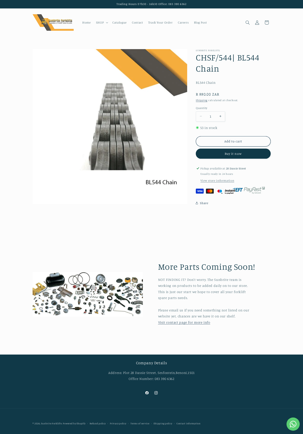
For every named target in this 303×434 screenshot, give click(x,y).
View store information (217, 180)
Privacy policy (118, 423)
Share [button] (204, 203)
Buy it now (233, 153)
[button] (101, 22)
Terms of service (139, 423)
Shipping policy (163, 423)
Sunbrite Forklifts (51, 423)
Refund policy (98, 423)
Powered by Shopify (74, 423)
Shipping (201, 100)
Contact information (188, 423)
